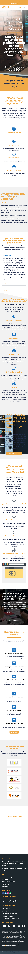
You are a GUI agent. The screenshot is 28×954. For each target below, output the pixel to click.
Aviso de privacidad (8, 878)
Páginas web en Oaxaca (12, 944)
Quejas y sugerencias (9, 881)
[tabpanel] (14, 269)
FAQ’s (4, 883)
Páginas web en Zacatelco (11, 945)
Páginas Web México (14, 3)
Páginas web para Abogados (11, 900)
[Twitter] (5, 893)
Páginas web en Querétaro (11, 936)
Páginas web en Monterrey (13, 935)
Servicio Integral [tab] (7, 255)
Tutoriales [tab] (5, 290)
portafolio (16, 2)
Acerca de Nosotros (6, 2)
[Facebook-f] (3, 893)
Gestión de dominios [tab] (8, 284)
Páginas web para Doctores (10, 901)
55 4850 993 (23, 2)
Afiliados (5, 879)
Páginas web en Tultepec (11, 942)
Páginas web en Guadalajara (11, 941)
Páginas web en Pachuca (13, 931)
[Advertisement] (14, 833)
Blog (12, 2)
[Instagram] (8, 893)
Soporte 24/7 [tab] (6, 287)
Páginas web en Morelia (11, 933)
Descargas (6, 886)
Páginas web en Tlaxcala (7, 930)
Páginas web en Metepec (13, 937)
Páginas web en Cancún (12, 940)
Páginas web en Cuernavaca (11, 938)
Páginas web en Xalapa (11, 932)
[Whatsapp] (10, 893)
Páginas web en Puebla (17, 930)
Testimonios (6, 885)
